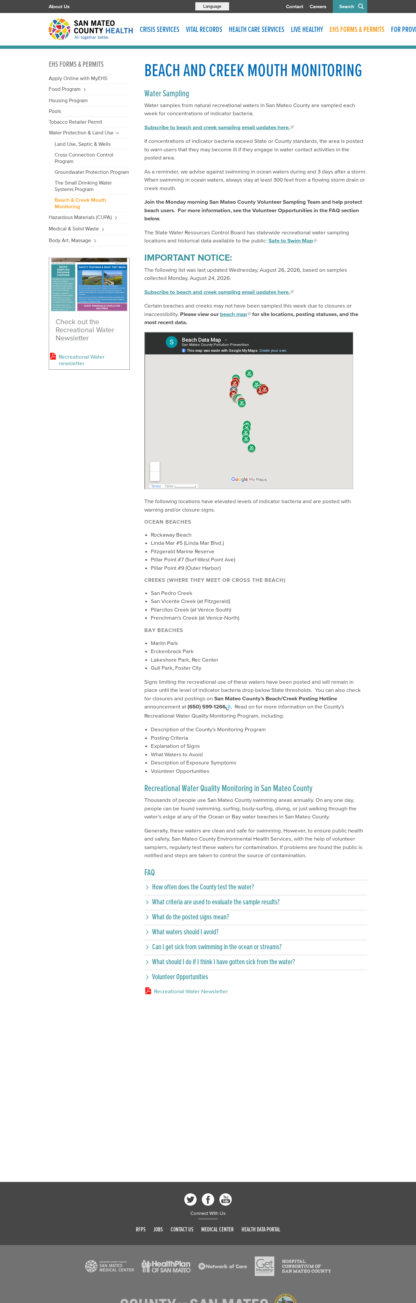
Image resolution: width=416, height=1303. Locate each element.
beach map (233, 314)
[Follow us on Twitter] (190, 1199)
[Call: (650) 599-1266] (228, 707)
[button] (255, 887)
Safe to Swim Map (290, 240)
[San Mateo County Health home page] (91, 29)
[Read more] (89, 284)
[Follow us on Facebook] (208, 1199)
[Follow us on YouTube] (225, 1199)
